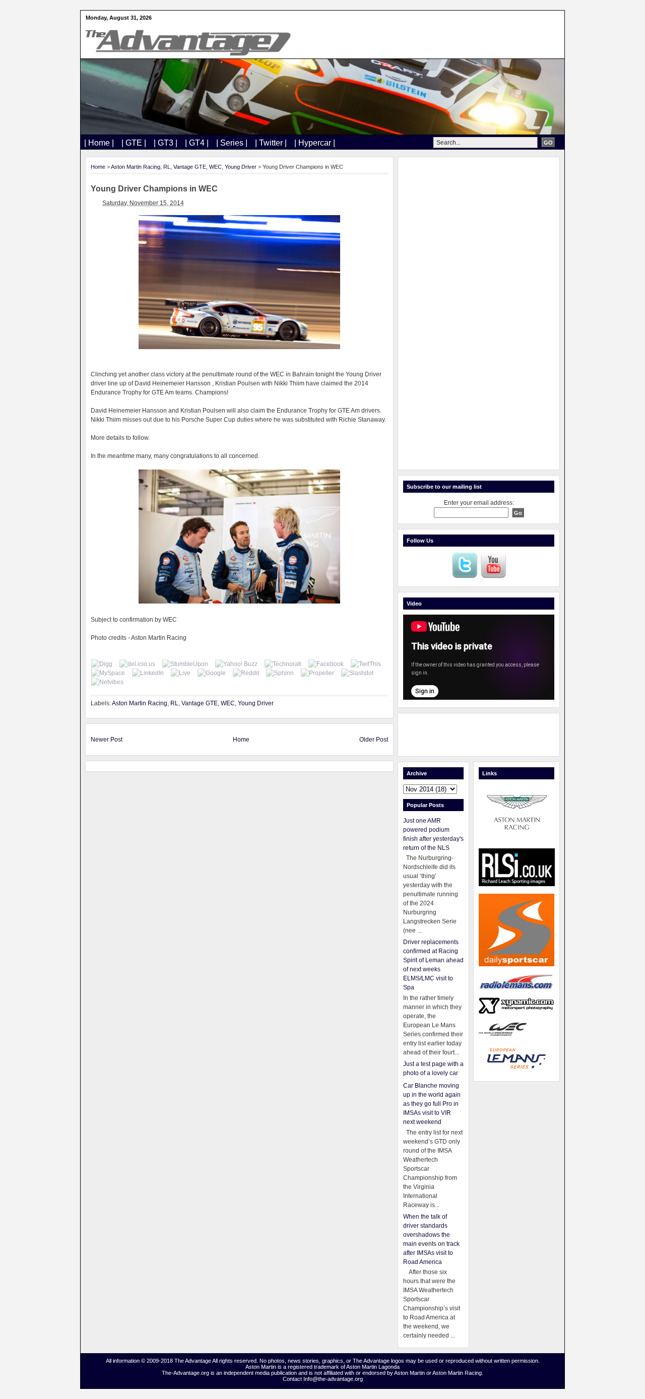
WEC (215, 167)
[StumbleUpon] (185, 664)
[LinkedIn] (148, 673)
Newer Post (106, 739)
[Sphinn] (280, 673)
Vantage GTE (189, 167)
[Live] (180, 673)
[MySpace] (108, 673)
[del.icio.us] (137, 664)
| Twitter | (271, 143)
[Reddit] (246, 673)
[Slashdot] (357, 673)
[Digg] (101, 664)
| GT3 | (165, 143)
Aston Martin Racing (135, 167)
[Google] (212, 673)
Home (98, 167)
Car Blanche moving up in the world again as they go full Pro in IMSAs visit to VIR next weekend (432, 1103)
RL (166, 167)
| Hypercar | (314, 143)
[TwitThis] (366, 664)
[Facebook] (326, 664)
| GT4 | (197, 143)
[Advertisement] (478, 313)
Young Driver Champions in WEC (154, 188)
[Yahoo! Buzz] (236, 664)
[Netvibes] (107, 682)
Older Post (373, 739)
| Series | (231, 143)
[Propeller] (317, 673)
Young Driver (240, 167)
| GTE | (133, 143)
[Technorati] (283, 664)
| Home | (99, 143)
